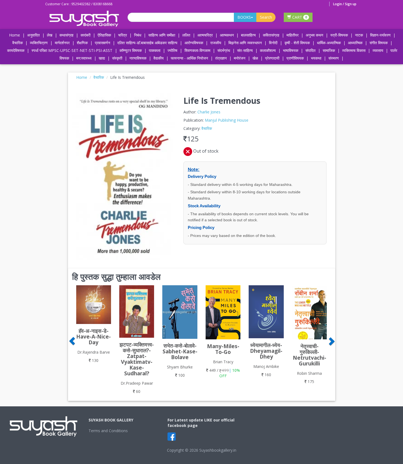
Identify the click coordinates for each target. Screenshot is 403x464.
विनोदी (273, 42)
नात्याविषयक (137, 58)
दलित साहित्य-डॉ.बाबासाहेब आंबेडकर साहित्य (147, 42)
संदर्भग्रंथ (223, 50)
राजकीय (215, 42)
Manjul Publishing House (226, 120)
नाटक (359, 35)
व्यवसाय (378, 50)
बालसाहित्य (248, 35)
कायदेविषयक (15, 50)
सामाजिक (329, 50)
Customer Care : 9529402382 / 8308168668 (78, 4)
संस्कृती (117, 58)
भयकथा (316, 58)
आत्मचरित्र (205, 35)
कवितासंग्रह (271, 35)
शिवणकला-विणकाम (198, 50)
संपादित (310, 50)
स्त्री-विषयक (339, 35)
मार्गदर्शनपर (62, 42)
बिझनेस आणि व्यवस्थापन (245, 42)
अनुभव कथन (314, 35)
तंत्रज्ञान (221, 58)
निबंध (137, 35)
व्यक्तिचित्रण (39, 42)
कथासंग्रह (66, 35)
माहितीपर (292, 35)
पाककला (154, 50)
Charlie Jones (208, 111)
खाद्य (102, 58)
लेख (49, 35)
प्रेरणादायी (272, 58)
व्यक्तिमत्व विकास (353, 50)
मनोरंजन (239, 58)
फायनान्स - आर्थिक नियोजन (189, 58)
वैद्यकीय (159, 58)
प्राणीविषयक (295, 58)
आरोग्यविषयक (194, 42)
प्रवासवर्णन (102, 42)
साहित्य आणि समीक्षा (161, 35)
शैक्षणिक (82, 42)
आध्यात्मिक (355, 42)
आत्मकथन (227, 35)
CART (299, 17)
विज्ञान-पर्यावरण (380, 35)
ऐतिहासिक (104, 35)
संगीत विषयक (379, 42)
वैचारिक (17, 42)
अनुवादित (33, 35)
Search (266, 17)
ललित (186, 35)
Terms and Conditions (108, 430)
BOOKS (244, 17)
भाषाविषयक (290, 50)
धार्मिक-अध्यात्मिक (329, 42)
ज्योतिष (172, 50)
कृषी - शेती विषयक (297, 42)
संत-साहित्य (245, 50)
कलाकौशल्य (268, 50)
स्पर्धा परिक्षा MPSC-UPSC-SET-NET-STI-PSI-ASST (72, 50)
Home (14, 35)
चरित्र (122, 35)
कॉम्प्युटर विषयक (131, 50)
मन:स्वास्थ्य (84, 58)
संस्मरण (333, 58)
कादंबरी (85, 35)
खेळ (255, 58)
